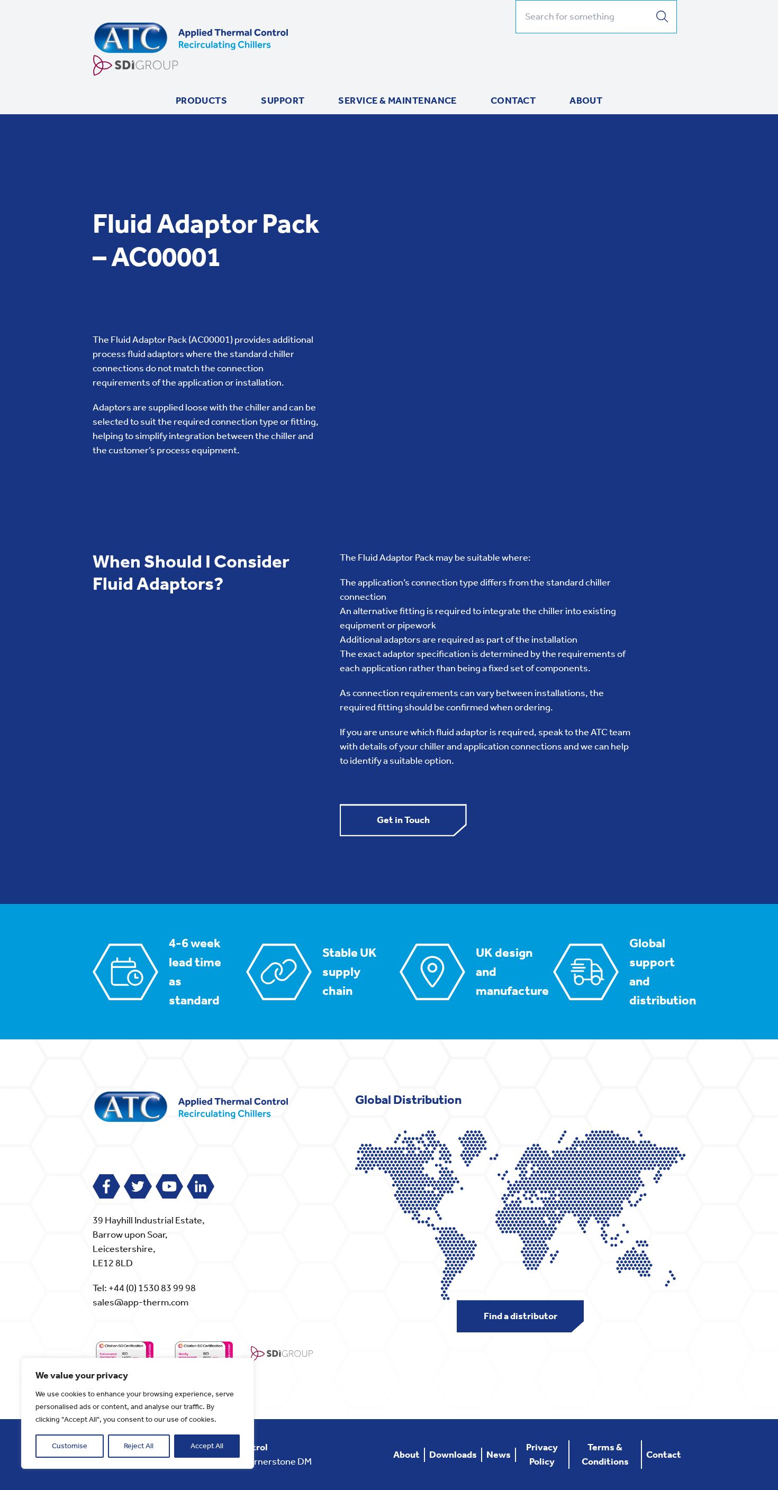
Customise (69, 1445)
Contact (513, 100)
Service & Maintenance (397, 100)
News (498, 1454)
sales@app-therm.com (140, 1302)
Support (282, 100)
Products (202, 100)
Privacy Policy (542, 1454)
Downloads (453, 1454)
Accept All (207, 1445)
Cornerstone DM (277, 1461)
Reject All (138, 1445)
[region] (137, 1413)
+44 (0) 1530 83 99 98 (152, 1288)
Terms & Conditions (605, 1454)
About (585, 100)
